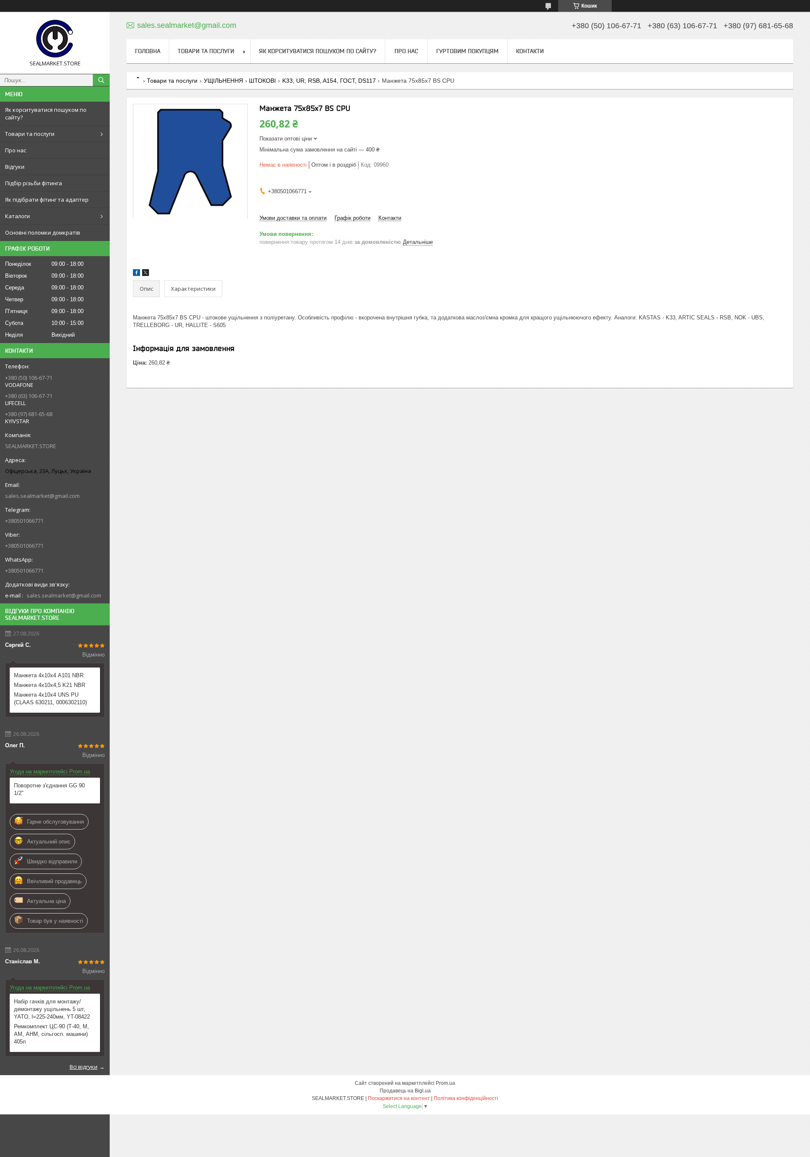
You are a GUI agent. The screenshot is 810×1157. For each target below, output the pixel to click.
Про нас (15, 150)
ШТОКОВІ (262, 80)
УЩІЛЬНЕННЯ (223, 80)
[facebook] (136, 274)
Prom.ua (445, 1083)
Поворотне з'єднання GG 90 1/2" (49, 789)
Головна (147, 51)
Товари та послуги (29, 134)
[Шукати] (101, 80)
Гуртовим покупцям (467, 51)
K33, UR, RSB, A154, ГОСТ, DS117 (329, 80)
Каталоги (17, 216)
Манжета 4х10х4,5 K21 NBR (49, 685)
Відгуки (14, 166)
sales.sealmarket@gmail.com (42, 496)
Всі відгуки (83, 1066)
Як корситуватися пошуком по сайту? (45, 113)
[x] (145, 274)
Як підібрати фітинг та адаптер (47, 199)
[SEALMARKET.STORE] (54, 39)
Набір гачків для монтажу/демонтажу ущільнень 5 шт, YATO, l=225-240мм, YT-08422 (52, 1009)
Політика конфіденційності (466, 1098)
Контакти (530, 51)
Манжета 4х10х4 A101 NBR (49, 675)
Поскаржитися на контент (399, 1098)
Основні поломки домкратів (42, 232)
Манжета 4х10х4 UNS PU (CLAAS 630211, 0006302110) (50, 699)
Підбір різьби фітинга (33, 183)
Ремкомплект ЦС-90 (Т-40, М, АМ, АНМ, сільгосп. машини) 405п (51, 1034)
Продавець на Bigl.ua (405, 1091)
